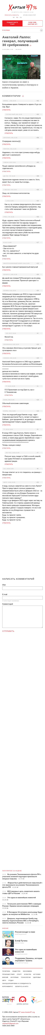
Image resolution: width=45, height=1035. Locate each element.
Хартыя (23, 8)
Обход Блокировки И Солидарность (16, 983)
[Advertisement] (22, 551)
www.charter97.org (28, 1012)
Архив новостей (29, 15)
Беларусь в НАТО (21, 986)
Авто (4, 980)
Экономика (27, 971)
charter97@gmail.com (10, 1023)
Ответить (6, 110)
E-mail (4, 594)
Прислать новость (12, 15)
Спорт (19, 974)
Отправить (8, 631)
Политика (6, 971)
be (14, 17)
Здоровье (37, 977)
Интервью (15, 977)
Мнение (5, 928)
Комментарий (7, 604)
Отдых (11, 980)
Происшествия (8, 974)
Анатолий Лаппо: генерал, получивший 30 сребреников (20, 41)
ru (17, 17)
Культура (27, 974)
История (36, 974)
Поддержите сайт (12, 23)
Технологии (26, 977)
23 (30, 45)
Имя (4, 585)
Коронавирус (7, 986)
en (21, 17)
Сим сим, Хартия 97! (32, 23)
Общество (16, 971)
